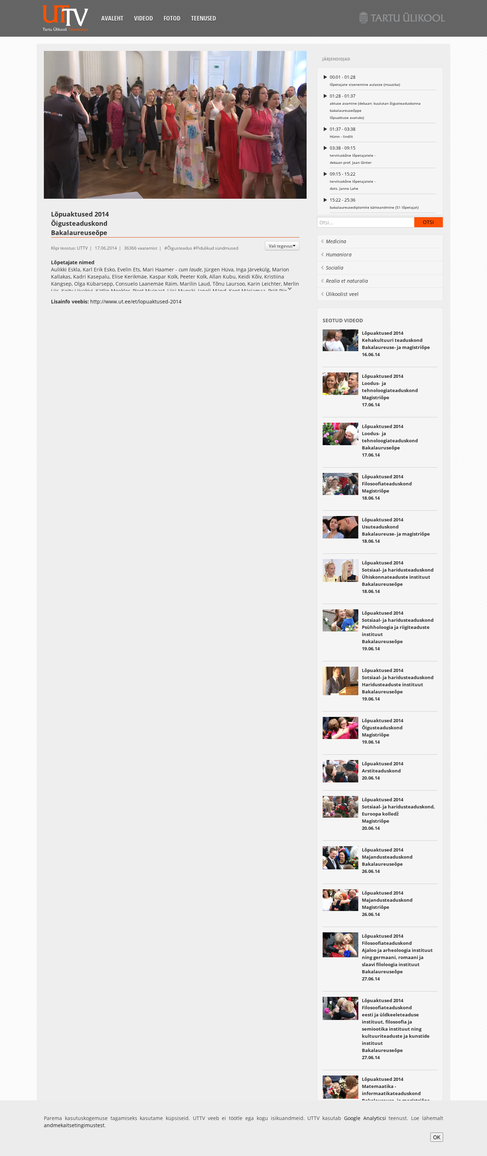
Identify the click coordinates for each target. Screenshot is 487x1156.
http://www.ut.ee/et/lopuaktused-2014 (135, 301)
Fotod (172, 18)
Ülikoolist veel (342, 294)
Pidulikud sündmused (217, 248)
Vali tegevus (281, 246)
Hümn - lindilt (342, 132)
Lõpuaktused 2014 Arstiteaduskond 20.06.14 (382, 770)
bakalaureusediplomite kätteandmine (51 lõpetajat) (374, 203)
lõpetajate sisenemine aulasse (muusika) (365, 80)
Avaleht (112, 18)
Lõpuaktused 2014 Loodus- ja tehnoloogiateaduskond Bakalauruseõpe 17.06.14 (390, 440)
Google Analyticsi (365, 1118)
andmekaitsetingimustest (74, 1125)
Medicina (336, 241)
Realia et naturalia (347, 280)
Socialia (334, 267)
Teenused (203, 18)
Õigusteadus (179, 248)
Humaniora (339, 254)
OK (436, 1137)
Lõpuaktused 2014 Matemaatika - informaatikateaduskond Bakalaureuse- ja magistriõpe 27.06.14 (396, 1093)
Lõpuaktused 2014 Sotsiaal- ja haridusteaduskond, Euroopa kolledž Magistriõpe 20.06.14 (398, 813)
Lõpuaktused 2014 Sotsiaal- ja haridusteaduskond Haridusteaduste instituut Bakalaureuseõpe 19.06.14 (398, 684)
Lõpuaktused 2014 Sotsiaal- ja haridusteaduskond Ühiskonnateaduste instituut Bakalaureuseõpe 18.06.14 (398, 576)
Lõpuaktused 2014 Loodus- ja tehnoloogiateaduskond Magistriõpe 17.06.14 (390, 390)
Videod (143, 18)
